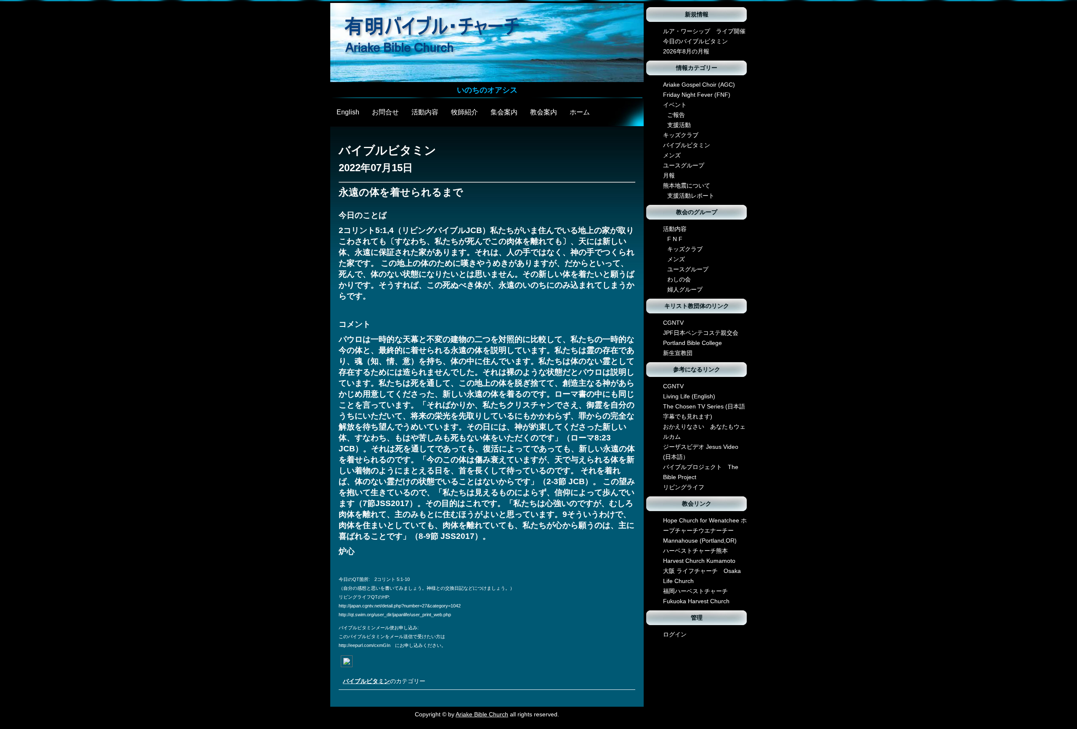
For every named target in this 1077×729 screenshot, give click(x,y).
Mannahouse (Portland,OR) (700, 540)
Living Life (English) (689, 396)
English (348, 112)
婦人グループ (685, 289)
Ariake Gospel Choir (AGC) (699, 84)
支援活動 (679, 125)
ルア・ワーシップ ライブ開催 (704, 31)
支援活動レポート (690, 195)
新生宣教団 (677, 353)
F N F (674, 239)
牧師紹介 (464, 112)
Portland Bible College (692, 342)
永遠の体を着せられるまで (401, 192)
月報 (669, 175)
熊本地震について (686, 185)
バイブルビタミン (366, 681)
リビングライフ (683, 487)
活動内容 (424, 112)
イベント (675, 104)
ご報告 (676, 114)
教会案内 (543, 112)
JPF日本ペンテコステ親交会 (700, 332)
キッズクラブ (680, 135)
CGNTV (673, 322)
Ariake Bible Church (482, 714)
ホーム (580, 112)
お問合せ (385, 112)
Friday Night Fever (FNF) (696, 94)
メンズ (672, 155)
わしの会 (679, 279)
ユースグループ (683, 165)
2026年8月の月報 (686, 51)
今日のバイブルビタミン (695, 41)
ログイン (675, 634)
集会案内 (504, 112)
